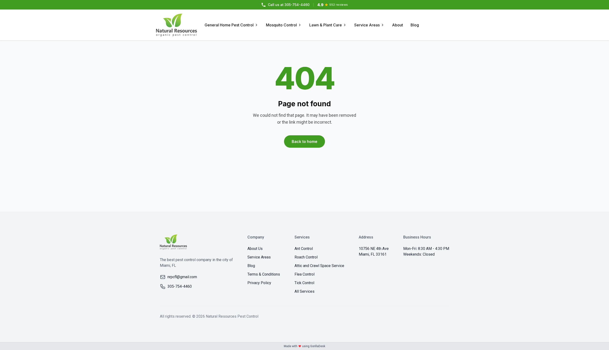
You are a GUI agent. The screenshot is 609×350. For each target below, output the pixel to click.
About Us (255, 248)
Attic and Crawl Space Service (319, 265)
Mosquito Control (281, 25)
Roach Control (306, 257)
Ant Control (304, 248)
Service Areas (367, 25)
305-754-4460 (288, 5)
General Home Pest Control (229, 25)
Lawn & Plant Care (325, 25)
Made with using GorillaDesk (304, 346)
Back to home (304, 141)
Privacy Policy (259, 283)
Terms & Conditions (263, 274)
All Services (304, 291)
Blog (415, 25)
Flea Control (304, 274)
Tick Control (304, 283)
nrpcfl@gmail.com (182, 277)
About (397, 25)
